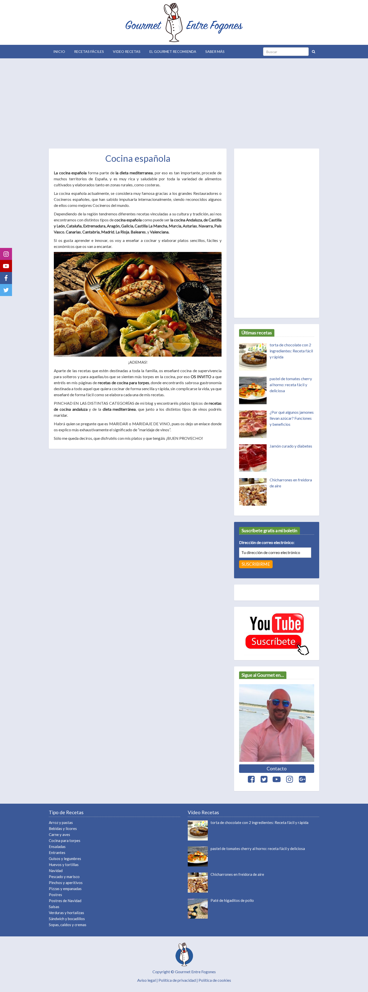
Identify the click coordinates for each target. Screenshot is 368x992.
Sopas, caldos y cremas (67, 924)
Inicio (59, 51)
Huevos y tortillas (64, 864)
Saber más (215, 51)
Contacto (277, 768)
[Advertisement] (184, 102)
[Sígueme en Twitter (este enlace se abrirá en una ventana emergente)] (6, 290)
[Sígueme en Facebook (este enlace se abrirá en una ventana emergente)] (6, 278)
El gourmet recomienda (172, 51)
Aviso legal (146, 980)
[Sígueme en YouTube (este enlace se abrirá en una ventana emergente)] (6, 266)
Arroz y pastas (61, 822)
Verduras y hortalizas (66, 912)
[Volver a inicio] (184, 22)
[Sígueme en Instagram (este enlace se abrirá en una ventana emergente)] (6, 254)
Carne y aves (59, 834)
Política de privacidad (177, 980)
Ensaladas (57, 846)
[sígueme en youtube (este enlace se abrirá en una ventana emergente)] (276, 633)
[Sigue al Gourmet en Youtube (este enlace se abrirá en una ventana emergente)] (277, 779)
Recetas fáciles (89, 51)
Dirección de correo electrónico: (266, 542)
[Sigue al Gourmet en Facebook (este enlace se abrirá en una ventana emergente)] (251, 779)
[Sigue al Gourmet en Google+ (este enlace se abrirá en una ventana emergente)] (302, 779)
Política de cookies (215, 980)
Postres (55, 894)
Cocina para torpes (64, 840)
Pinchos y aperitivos (66, 882)
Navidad (56, 870)
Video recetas (126, 51)
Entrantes (57, 852)
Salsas (54, 906)
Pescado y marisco (64, 876)
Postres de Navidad (65, 900)
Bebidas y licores (63, 828)
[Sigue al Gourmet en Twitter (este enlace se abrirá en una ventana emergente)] (264, 779)
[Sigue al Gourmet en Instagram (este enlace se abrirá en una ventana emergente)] (289, 779)
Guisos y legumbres (65, 858)
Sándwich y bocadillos (67, 918)
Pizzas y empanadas (65, 888)
